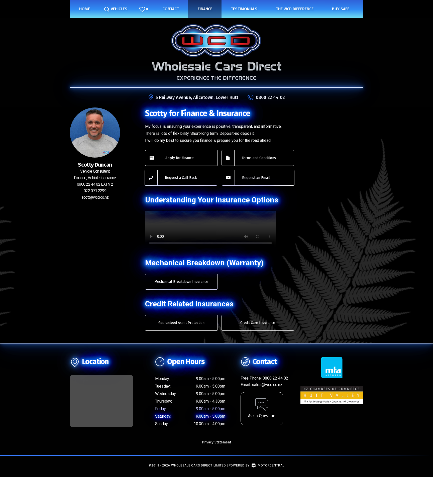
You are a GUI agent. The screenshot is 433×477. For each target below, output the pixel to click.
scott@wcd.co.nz (95, 197)
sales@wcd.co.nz (267, 384)
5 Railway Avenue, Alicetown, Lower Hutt (197, 97)
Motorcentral (271, 465)
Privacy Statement (216, 442)
